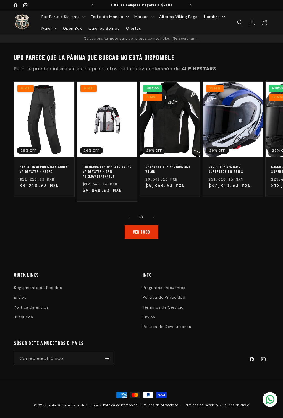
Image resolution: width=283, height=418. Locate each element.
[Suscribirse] (107, 358)
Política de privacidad (161, 405)
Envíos (149, 316)
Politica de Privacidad (164, 297)
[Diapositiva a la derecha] (154, 217)
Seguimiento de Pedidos (38, 287)
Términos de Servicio (163, 307)
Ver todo (141, 231)
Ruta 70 (55, 405)
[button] (62, 16)
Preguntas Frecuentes (164, 287)
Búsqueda (23, 316)
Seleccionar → (186, 38)
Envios (20, 297)
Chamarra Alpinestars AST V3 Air (167, 169)
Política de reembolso (120, 405)
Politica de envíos (31, 307)
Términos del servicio (201, 405)
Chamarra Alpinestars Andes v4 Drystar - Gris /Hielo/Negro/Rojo (107, 171)
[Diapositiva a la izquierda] (129, 217)
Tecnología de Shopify (80, 405)
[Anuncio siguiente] (191, 5)
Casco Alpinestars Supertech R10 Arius (225, 169)
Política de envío (236, 405)
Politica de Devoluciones (167, 326)
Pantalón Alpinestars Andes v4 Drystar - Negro (44, 169)
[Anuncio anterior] (92, 5)
